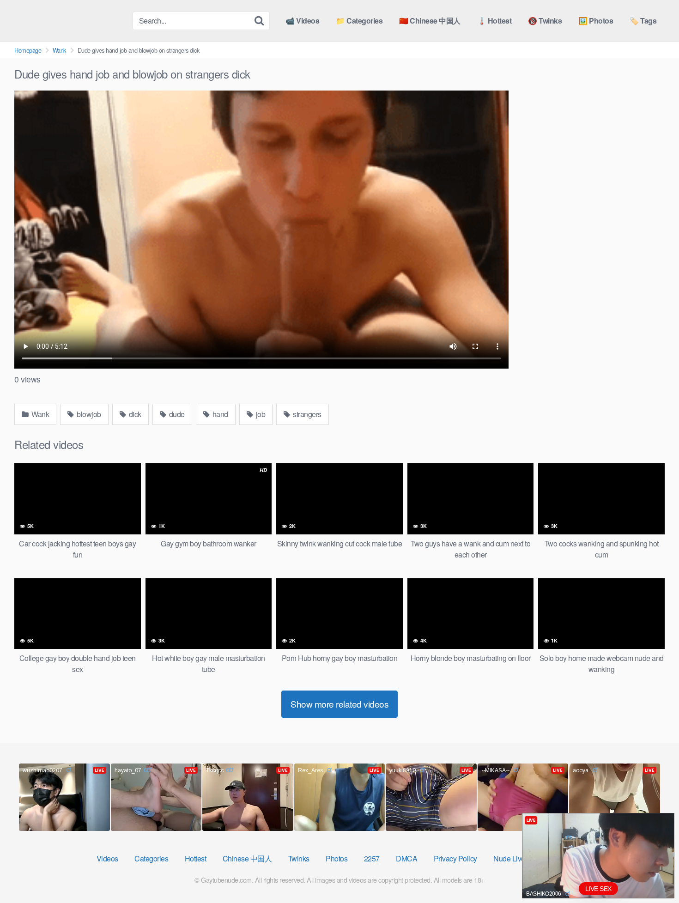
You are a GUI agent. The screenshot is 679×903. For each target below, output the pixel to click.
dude (176, 414)
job (259, 414)
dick (134, 414)
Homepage (27, 50)
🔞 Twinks (545, 20)
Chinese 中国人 (247, 858)
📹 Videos (302, 20)
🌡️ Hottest (494, 20)
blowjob (88, 414)
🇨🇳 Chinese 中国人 (430, 20)
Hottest (195, 858)
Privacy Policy (455, 858)
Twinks (298, 858)
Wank (59, 50)
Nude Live (509, 858)
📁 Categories (359, 20)
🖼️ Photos (595, 20)
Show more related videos (339, 703)
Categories (151, 858)
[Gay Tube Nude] (69, 20)
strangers (306, 414)
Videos (107, 858)
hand (219, 414)
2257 (372, 858)
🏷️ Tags (643, 20)
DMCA (406, 858)
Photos (336, 858)
